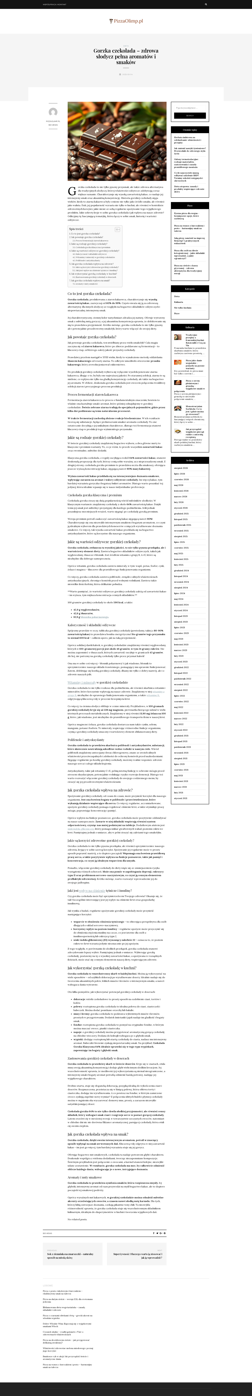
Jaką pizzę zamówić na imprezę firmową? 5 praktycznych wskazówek (189, 241)
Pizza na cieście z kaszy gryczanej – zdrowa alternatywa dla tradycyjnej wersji (188, 269)
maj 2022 (178, 707)
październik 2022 (182, 678)
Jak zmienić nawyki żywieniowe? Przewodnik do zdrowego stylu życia (190, 151)
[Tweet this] (157, 1233)
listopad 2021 (180, 741)
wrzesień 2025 (181, 530)
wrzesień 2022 (181, 684)
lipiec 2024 (179, 593)
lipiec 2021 (179, 764)
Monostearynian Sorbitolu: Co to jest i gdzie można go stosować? (195, 410)
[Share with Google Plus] (161, 1233)
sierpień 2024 (181, 587)
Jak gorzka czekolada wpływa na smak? (90, 280)
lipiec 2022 (179, 695)
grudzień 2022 (181, 667)
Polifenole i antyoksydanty (88, 260)
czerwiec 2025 (181, 547)
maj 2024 (178, 599)
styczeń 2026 (181, 508)
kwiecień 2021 (181, 781)
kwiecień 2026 (181, 491)
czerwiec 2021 (181, 770)
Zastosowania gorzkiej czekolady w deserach (96, 277)
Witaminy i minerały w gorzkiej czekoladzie (95, 257)
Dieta (126, 46)
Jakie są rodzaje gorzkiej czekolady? (89, 243)
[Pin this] (165, 1233)
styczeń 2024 (181, 610)
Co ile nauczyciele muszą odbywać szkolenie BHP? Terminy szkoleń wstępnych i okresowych (188, 177)
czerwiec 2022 (181, 701)
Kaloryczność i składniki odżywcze (91, 254)
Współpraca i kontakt (54, 4)
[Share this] (154, 1233)
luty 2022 (178, 724)
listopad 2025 (181, 519)
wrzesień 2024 (181, 582)
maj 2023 (178, 639)
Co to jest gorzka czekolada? (85, 233)
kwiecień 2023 (181, 644)
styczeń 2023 (181, 661)
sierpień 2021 (180, 758)
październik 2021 (182, 747)
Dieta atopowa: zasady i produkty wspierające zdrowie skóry (189, 189)
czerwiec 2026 (181, 479)
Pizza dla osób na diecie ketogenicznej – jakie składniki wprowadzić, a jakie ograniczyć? (189, 254)
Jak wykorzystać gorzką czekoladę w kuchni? (94, 273)
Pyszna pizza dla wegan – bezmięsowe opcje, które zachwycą (186, 216)
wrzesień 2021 (181, 752)
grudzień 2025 (181, 513)
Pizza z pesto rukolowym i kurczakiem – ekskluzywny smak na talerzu (62, 1292)
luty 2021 (178, 792)
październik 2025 (182, 525)
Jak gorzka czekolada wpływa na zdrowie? (92, 263)
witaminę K (153, 695)
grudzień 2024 (181, 570)
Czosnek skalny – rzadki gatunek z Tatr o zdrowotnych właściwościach (63, 1333)
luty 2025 (178, 565)
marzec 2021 (180, 787)
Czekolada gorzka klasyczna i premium (93, 247)
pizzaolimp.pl (53, 121)
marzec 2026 (180, 496)
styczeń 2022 (181, 730)
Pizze (177, 313)
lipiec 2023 (179, 627)
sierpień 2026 (181, 468)
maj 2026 (178, 485)
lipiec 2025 (179, 542)
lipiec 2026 (179, 473)
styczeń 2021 (180, 798)
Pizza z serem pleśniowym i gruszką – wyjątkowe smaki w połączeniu (189, 386)
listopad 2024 (181, 576)
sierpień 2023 (181, 621)
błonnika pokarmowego (94, 617)
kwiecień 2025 (181, 559)
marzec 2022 (180, 718)
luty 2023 (178, 656)
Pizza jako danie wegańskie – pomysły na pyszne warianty (195, 364)
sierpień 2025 (181, 536)
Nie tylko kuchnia (182, 307)
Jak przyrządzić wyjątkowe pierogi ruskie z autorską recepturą (195, 433)
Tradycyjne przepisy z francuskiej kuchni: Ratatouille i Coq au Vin (195, 340)
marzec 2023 (180, 650)
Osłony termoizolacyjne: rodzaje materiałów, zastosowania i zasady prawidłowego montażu (186, 163)
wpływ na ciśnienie (92, 890)
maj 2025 (178, 553)
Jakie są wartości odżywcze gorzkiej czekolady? (95, 250)
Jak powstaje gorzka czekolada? (87, 237)
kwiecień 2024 (181, 604)
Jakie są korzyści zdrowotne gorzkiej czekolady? (97, 267)
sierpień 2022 (181, 690)
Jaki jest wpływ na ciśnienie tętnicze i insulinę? (97, 270)
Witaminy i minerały (82, 682)
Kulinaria (178, 302)
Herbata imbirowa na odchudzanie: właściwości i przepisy (187, 140)
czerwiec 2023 (181, 633)
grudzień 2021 (181, 735)
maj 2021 (178, 775)
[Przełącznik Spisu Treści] (116, 229)
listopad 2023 (181, 616)
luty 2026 (178, 502)
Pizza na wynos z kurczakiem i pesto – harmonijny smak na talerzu (189, 228)
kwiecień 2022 (181, 713)
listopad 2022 (181, 673)
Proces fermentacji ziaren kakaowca (92, 240)
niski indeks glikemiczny (81, 828)
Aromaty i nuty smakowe (86, 284)
